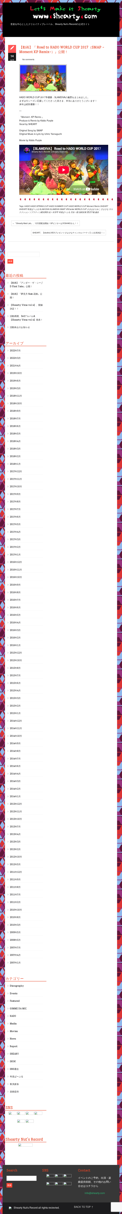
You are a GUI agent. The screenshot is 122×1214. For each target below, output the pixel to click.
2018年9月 (15, 410)
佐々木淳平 (53, 212)
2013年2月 (15, 849)
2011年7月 (15, 894)
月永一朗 (74, 212)
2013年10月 (16, 819)
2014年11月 (16, 728)
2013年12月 (16, 803)
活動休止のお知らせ (20, 327)
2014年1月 (15, 796)
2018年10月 (16, 403)
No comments (28, 59)
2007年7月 (15, 947)
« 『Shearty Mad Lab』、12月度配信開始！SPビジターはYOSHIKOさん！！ (45, 223)
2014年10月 (16, 735)
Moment (90, 206)
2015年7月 (15, 675)
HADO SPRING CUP (39, 206)
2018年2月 (15, 456)
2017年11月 (16, 479)
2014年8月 (15, 751)
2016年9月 (15, 584)
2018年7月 (15, 418)
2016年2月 (15, 637)
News (13, 1038)
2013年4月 (15, 834)
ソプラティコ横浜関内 (38, 212)
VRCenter (70, 209)
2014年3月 (15, 781)
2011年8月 (15, 887)
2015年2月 (15, 705)
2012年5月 (15, 864)
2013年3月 (15, 841)
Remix (97, 206)
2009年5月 (15, 932)
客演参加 (14, 1084)
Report (13, 1046)
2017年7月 (15, 509)
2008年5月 (15, 940)
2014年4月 (15, 773)
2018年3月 (15, 448)
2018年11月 (16, 395)
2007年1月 (15, 962)
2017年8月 (15, 501)
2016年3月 (15, 630)
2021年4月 (15, 365)
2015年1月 (15, 713)
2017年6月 (15, 516)
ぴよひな (104, 209)
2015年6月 (15, 683)
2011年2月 (15, 902)
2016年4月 (15, 622)
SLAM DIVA (44, 209)
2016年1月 (15, 645)
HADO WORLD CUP (77, 206)
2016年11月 (16, 569)
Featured (15, 1000)
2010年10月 (16, 909)
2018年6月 (15, 426)
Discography (17, 985)
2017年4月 (15, 531)
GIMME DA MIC (18, 1008)
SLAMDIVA (54, 209)
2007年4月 (15, 955)
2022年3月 (15, 358)
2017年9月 (15, 494)
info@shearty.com (95, 1193)
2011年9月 (15, 879)
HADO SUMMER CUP (58, 206)
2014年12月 (16, 720)
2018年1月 (15, 464)
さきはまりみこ (93, 209)
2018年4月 (15, 441)
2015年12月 (16, 652)
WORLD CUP (81, 209)
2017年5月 (15, 524)
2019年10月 (16, 373)
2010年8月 (15, 917)
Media (13, 1023)
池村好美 (82, 212)
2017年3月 (15, 539)
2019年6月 (15, 380)
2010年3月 (15, 924)
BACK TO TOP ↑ (83, 1207)
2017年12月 (16, 471)
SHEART (104, 206)
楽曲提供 (14, 1091)
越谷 (97, 212)
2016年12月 (16, 562)
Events (13, 993)
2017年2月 (15, 547)
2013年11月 (16, 811)
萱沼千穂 (91, 212)
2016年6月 (15, 607)
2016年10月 (16, 577)
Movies (14, 1031)
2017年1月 (15, 554)
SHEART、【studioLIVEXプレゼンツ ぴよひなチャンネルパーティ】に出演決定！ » (69, 232)
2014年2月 (15, 788)
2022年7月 (15, 350)
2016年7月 (15, 599)
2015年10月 (16, 660)
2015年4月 (15, 690)
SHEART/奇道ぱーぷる (29, 209)
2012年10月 (16, 856)
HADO (27, 206)
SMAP (62, 209)
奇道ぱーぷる (64, 212)
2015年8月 (15, 668)
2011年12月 (16, 872)
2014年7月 (15, 758)
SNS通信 (14, 1069)
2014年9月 (15, 743)
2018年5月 (15, 433)
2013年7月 (15, 826)
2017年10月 (16, 486)
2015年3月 (15, 698)
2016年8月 (15, 592)
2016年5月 (15, 615)
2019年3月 (15, 388)
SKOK (13, 1061)
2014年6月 (15, 766)
